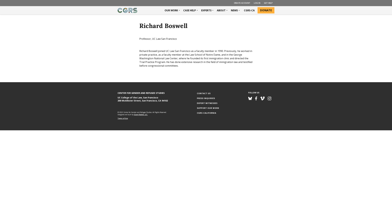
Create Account (242, 3)
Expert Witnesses (207, 103)
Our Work (171, 10)
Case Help (189, 10)
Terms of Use (123, 118)
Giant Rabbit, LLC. (141, 115)
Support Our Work (208, 108)
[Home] (127, 10)
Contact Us (204, 93)
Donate (266, 10)
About (221, 10)
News (234, 10)
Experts (206, 10)
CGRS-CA (249, 10)
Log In (257, 3)
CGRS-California (206, 113)
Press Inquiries (206, 98)
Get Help (268, 3)
